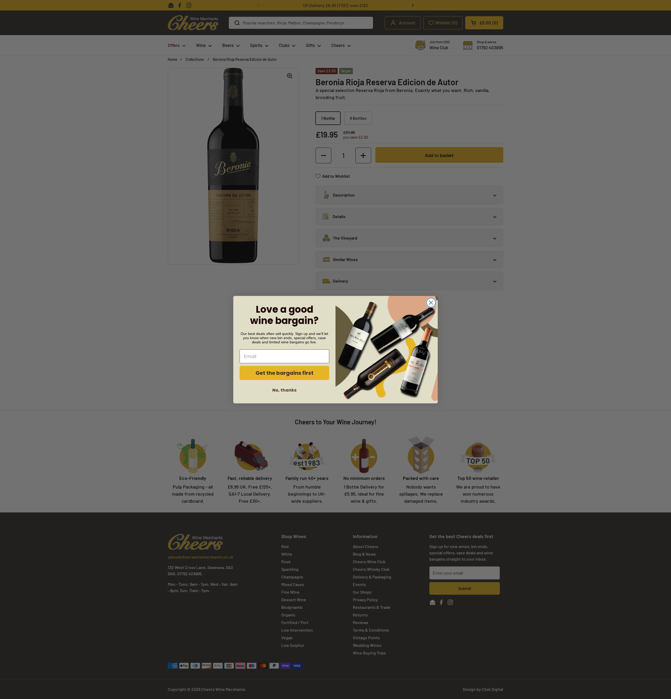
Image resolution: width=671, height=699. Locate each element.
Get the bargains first (284, 373)
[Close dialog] (431, 302)
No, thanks (284, 390)
